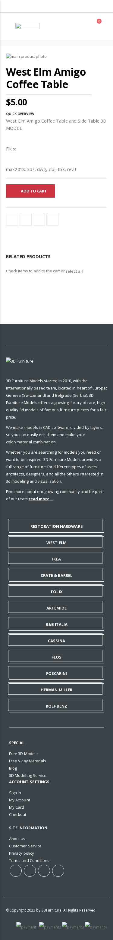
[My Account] (81, 26)
